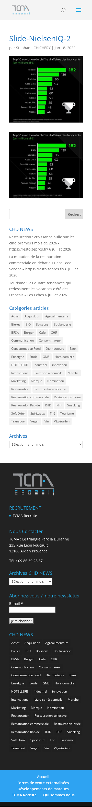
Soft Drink (18, 413)
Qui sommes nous (59, 795)
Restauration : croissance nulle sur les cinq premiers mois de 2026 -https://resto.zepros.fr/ (42, 243)
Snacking (73, 405)
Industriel (40, 365)
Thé (52, 413)
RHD (48, 405)
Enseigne (17, 357)
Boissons (42, 324)
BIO (28, 324)
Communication (22, 340)
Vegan (34, 421)
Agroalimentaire (56, 316)
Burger (29, 332)
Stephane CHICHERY (33, 47)
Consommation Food (26, 348)
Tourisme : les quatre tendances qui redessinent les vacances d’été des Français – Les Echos (40, 289)
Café (42, 332)
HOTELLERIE (20, 365)
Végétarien (62, 421)
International (20, 373)
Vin (46, 421)
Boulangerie (62, 324)
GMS (46, 357)
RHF (59, 405)
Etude (33, 357)
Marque (36, 381)
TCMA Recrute (25, 515)
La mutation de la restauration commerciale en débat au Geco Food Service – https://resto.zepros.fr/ (40, 262)
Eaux (73, 348)
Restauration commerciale (30, 397)
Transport (18, 421)
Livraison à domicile (48, 373)
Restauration (20, 389)
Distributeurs (55, 348)
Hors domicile (64, 357)
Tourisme (67, 413)
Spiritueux (37, 413)
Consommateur (50, 340)
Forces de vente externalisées (43, 782)
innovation (59, 365)
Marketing (18, 381)
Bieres (15, 324)
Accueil (43, 776)
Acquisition (32, 316)
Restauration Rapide (25, 405)
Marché (73, 373)
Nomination (55, 381)
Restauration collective (50, 389)
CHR (54, 332)
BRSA (15, 332)
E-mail (16, 603)
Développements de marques (43, 788)
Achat (15, 316)
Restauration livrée (67, 397)
